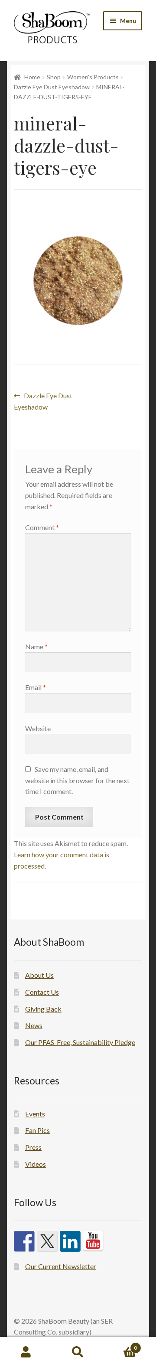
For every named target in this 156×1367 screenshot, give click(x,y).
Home (32, 77)
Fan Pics (37, 1130)
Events (35, 1114)
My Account (26, 1352)
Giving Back (43, 1009)
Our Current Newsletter (60, 1266)
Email (35, 687)
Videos (35, 1164)
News (33, 1025)
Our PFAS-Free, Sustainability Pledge (80, 1042)
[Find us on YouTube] (93, 1241)
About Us (39, 975)
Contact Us (42, 992)
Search (78, 1352)
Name (36, 646)
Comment (42, 527)
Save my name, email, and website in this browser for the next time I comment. (77, 780)
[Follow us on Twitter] (47, 1241)
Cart (120, 1345)
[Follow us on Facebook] (24, 1241)
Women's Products (93, 77)
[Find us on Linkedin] (70, 1241)
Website (38, 728)
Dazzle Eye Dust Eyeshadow (52, 87)
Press (33, 1147)
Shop (54, 77)
